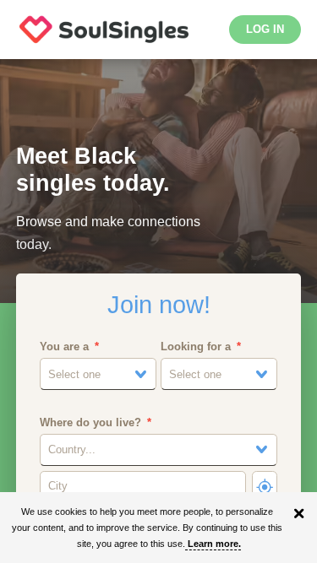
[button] (98, 374)
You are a (64, 346)
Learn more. (214, 544)
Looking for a (196, 346)
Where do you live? (90, 422)
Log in (265, 29)
